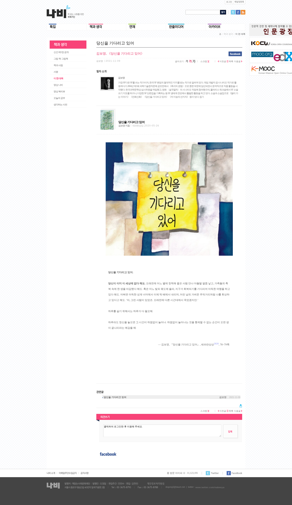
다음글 (237, 61)
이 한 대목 (58, 78)
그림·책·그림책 (61, 58)
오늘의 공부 (59, 98)
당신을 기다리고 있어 (115, 397)
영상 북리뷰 (59, 91)
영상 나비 (58, 85)
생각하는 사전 (60, 104)
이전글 (222, 61)
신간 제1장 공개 (61, 52)
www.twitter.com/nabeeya (209, 487)
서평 (56, 71)
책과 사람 (58, 65)
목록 (230, 61)
